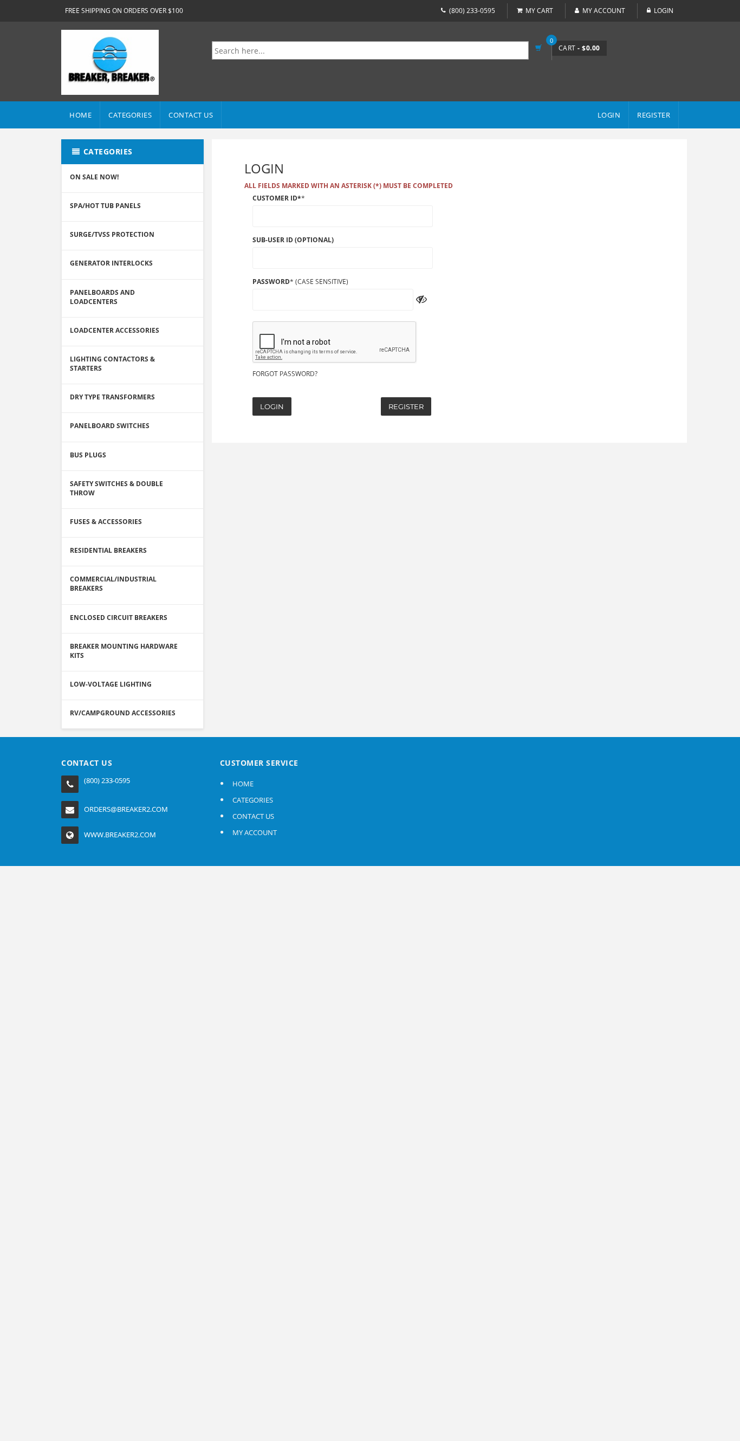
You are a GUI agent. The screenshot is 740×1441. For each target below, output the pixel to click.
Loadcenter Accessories (114, 330)
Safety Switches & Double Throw (116, 488)
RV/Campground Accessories (123, 713)
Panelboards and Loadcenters (102, 297)
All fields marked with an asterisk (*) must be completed (348, 185)
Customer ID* (276, 198)
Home (80, 115)
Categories (130, 115)
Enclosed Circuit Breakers (118, 617)
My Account (603, 10)
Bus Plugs (88, 455)
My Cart (539, 10)
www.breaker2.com (120, 834)
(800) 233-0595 (472, 10)
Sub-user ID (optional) (293, 239)
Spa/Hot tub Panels (105, 205)
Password (271, 281)
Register (406, 406)
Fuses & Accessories (106, 521)
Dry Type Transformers (112, 397)
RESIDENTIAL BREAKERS (108, 550)
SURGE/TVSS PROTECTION (112, 234)
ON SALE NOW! (94, 177)
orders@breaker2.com (126, 809)
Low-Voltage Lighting (111, 684)
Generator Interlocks (111, 263)
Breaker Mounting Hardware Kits (124, 651)
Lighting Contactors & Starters (112, 363)
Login (272, 406)
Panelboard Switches (110, 425)
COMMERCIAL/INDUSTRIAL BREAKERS (113, 583)
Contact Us (190, 115)
